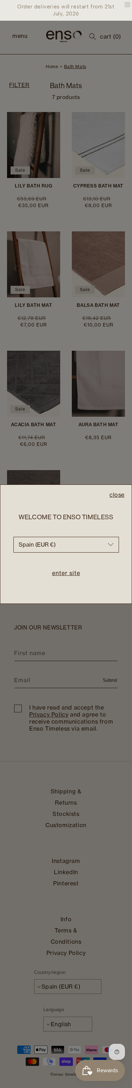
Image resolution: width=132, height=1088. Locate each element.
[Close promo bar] (127, 4)
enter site (66, 572)
